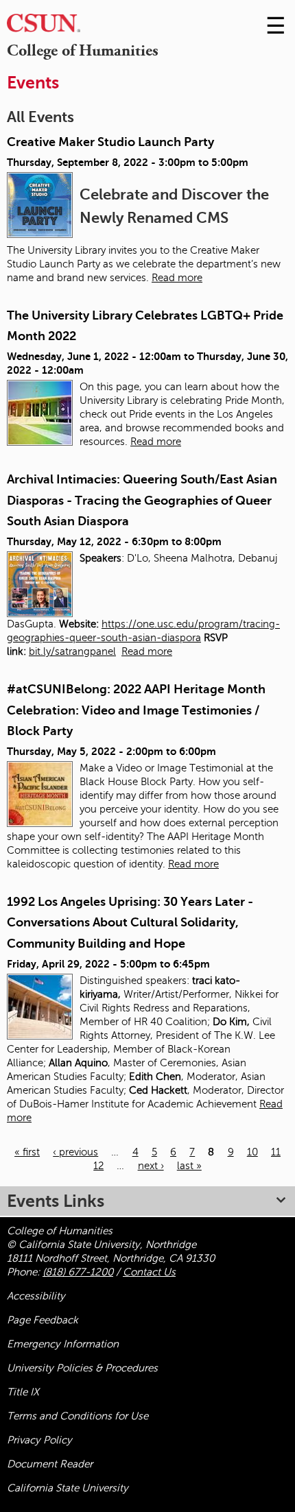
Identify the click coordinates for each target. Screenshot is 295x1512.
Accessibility (36, 1296)
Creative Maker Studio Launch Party (110, 142)
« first (27, 1152)
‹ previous (75, 1152)
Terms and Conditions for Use (77, 1416)
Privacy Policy (39, 1440)
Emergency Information (63, 1344)
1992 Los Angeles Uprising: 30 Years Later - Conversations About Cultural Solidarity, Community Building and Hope (130, 922)
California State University (67, 1488)
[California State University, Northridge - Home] (43, 26)
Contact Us (149, 1272)
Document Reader (50, 1464)
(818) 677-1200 (78, 1272)
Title (23, 1392)
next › (151, 1165)
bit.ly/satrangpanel (72, 651)
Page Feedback (42, 1320)
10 (252, 1152)
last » (189, 1165)
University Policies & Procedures (82, 1368)
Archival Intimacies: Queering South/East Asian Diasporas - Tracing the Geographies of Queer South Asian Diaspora (142, 500)
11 (276, 1152)
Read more (177, 277)
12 (98, 1165)
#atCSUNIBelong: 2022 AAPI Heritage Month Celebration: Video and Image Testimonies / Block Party (136, 710)
